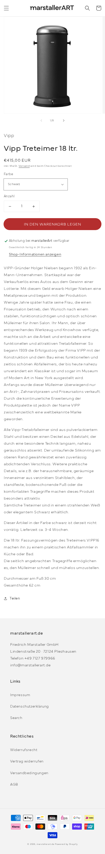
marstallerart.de (45, 844)
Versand (24, 166)
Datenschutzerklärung (29, 706)
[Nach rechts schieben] (63, 120)
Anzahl (9, 196)
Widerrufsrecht (23, 750)
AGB (14, 784)
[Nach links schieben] (41, 120)
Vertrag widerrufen (27, 761)
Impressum (20, 695)
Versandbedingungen (29, 773)
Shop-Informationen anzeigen (35, 254)
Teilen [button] (15, 598)
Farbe (8, 174)
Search (16, 718)
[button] (6, 8)
